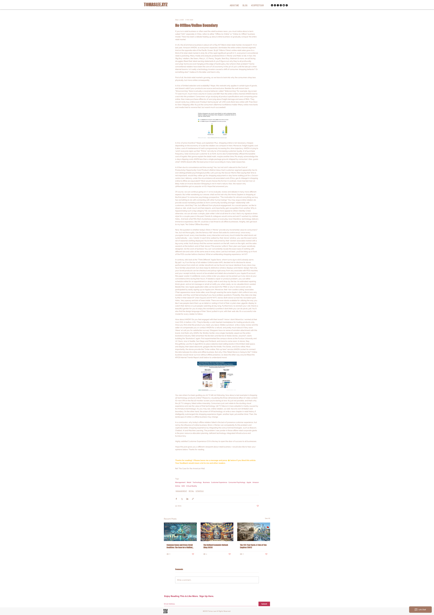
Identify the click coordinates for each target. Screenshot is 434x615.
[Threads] (275, 5)
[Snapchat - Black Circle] (284, 5)
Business (206, 482)
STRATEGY (200, 491)
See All (267, 518)
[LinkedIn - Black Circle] (272, 5)
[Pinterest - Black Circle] (287, 5)
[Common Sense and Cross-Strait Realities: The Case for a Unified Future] (180, 532)
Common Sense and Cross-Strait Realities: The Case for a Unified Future (180, 546)
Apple (249, 482)
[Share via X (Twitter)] (182, 499)
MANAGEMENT (181, 491)
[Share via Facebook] (176, 499)
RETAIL (191, 491)
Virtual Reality (191, 486)
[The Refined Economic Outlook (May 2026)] (217, 532)
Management (180, 482)
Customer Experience (219, 482)
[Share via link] (193, 499)
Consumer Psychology (237, 482)
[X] (278, 5)
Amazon (255, 482)
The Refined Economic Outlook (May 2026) (215, 546)
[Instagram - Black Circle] (281, 5)
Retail (189, 482)
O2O (183, 486)
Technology (197, 482)
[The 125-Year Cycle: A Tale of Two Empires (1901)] (253, 532)
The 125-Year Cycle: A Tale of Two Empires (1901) (253, 546)
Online (177, 486)
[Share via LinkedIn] (187, 499)
